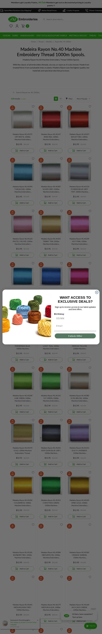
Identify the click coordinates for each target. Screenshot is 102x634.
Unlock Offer (75, 335)
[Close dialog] (96, 292)
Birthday (59, 314)
